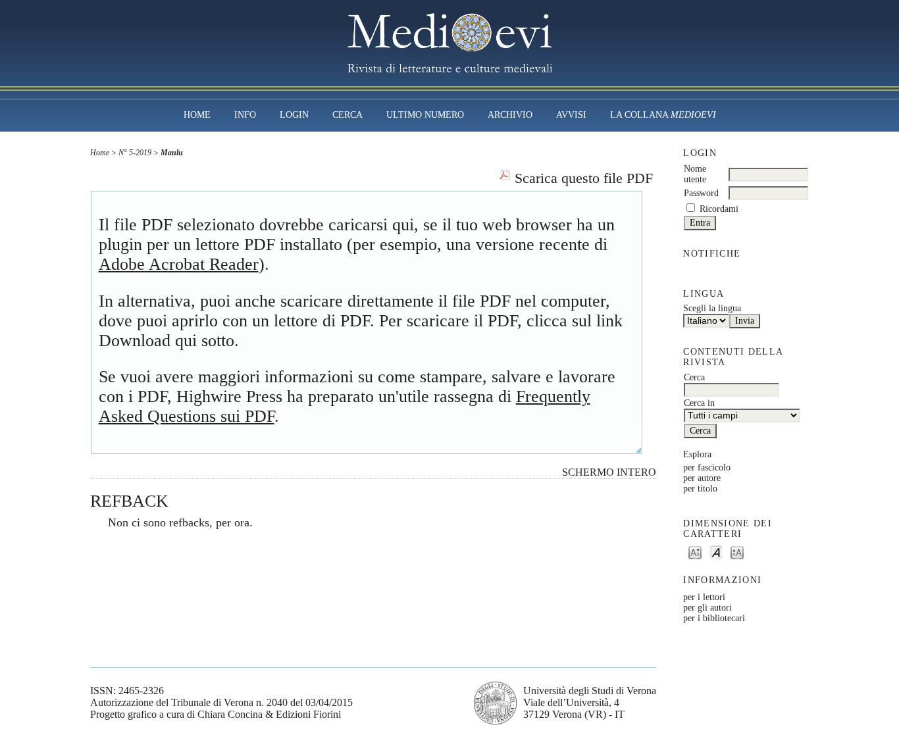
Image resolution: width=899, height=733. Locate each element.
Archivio (510, 115)
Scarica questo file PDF (584, 178)
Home (197, 115)
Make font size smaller (695, 551)
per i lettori (704, 597)
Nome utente (695, 174)
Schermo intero (609, 472)
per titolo (700, 488)
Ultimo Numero (425, 115)
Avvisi (571, 115)
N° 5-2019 (134, 152)
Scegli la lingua (712, 308)
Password (701, 193)
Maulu (172, 152)
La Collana (663, 115)
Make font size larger (737, 551)
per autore (702, 478)
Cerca (347, 115)
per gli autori (707, 608)
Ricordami (719, 209)
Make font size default (716, 551)
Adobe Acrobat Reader (179, 264)
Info (245, 115)
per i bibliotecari (714, 618)
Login (294, 115)
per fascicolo (707, 467)
